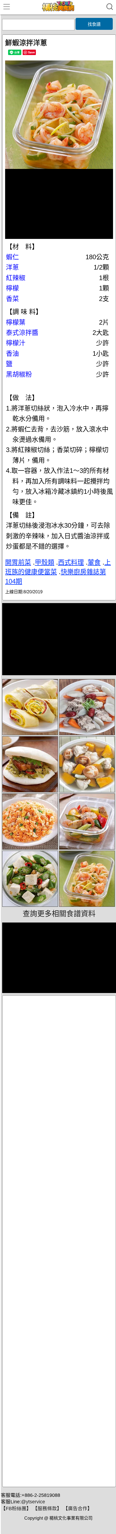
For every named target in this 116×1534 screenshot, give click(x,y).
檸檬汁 (15, 343)
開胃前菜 (18, 562)
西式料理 (71, 562)
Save (31, 52)
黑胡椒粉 (19, 374)
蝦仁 (12, 257)
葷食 (94, 562)
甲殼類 (44, 562)
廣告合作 (77, 1508)
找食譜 (94, 24)
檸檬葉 (15, 322)
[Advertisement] (59, 1241)
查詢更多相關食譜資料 (59, 914)
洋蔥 (12, 267)
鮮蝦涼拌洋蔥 (26, 43)
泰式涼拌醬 (22, 332)
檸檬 (12, 288)
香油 (12, 353)
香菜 (12, 298)
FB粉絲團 (16, 1508)
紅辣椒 (15, 277)
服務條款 (47, 1508)
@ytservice (33, 1501)
